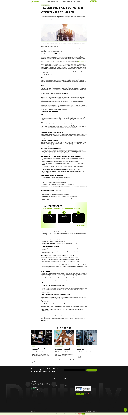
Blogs (55, 387)
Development (66, 383)
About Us (55, 380)
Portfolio (55, 385)
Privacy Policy (95, 411)
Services (57, 1)
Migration (65, 387)
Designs (65, 380)
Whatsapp (33, 388)
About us (53, 1)
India (80, 393)
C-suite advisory (81, 61)
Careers (78, 1)
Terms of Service (88, 411)
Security (65, 385)
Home (48, 1)
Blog (74, 1)
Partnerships (69, 1)
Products (64, 1)
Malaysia (90, 393)
